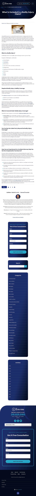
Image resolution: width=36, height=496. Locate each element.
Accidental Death (12, 278)
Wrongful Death (12, 353)
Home (2, 7)
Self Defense (11, 337)
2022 (10, 376)
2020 (10, 381)
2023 (10, 373)
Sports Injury (11, 343)
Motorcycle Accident (13, 325)
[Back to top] (18, 493)
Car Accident (16, 23)
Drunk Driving (11, 309)
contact (6, 180)
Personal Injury (11, 330)
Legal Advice (11, 319)
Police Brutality (11, 332)
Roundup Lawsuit (12, 335)
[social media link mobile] (15, 421)
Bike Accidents (11, 283)
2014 (10, 396)
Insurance (11, 317)
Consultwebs (20, 489)
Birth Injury (11, 286)
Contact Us (23, 474)
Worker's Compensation (13, 350)
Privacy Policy (4, 480)
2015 (10, 394)
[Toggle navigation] (33, 4)
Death (5, 74)
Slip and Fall (11, 340)
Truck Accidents (12, 348)
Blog (5, 7)
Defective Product (12, 304)
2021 (10, 378)
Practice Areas (13, 474)
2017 (10, 389)
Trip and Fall (11, 345)
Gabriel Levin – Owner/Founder (20, 192)
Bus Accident (11, 294)
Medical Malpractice (12, 322)
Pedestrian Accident (12, 327)
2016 (10, 391)
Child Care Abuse (12, 299)
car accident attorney (17, 180)
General (10, 314)
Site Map (3, 486)
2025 (10, 368)
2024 (10, 371)
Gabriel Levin (4, 23)
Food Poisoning (11, 312)
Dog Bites (10, 307)
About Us (16, 472)
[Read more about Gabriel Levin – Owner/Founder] (18, 194)
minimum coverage (6, 95)
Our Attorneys (22, 472)
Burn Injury (11, 291)
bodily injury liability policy (23, 113)
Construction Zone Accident (14, 301)
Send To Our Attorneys (18, 252)
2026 (10, 365)
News (19, 474)
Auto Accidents (11, 281)
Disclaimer (3, 482)
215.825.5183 (26, 3)
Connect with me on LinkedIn (18, 217)
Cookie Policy (4, 484)
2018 (10, 386)
